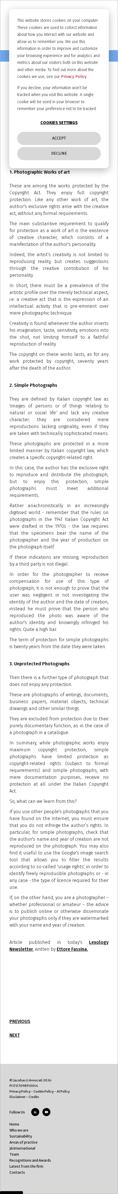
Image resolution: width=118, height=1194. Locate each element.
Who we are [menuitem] (18, 1130)
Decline (59, 153)
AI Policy (63, 1091)
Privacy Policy (73, 76)
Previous (19, 1021)
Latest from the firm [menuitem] (26, 1166)
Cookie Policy (44, 1091)
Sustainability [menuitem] (20, 1136)
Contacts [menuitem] (17, 1172)
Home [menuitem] (14, 1124)
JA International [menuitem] (22, 1148)
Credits (34, 1097)
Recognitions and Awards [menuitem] (30, 1160)
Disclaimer (17, 1097)
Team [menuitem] (14, 1154)
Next (14, 1035)
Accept (59, 138)
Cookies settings (59, 122)
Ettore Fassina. (72, 949)
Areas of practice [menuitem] (23, 1142)
